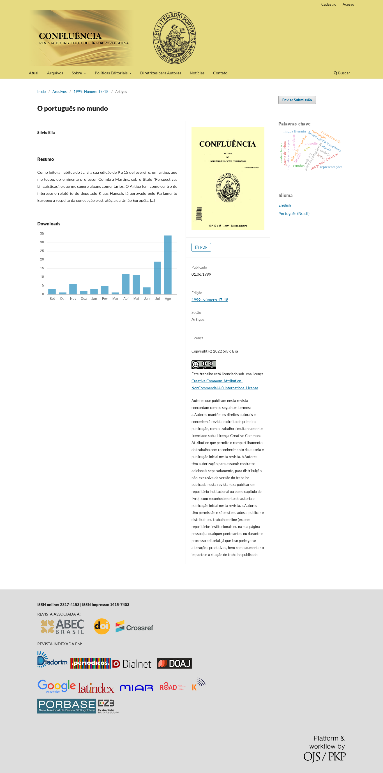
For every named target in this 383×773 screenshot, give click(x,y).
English (284, 205)
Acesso (348, 4)
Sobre (77, 72)
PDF (203, 247)
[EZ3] (109, 712)
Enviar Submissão (297, 100)
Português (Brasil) (294, 213)
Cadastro (328, 4)
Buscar (343, 72)
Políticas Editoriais (111, 72)
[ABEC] (63, 634)
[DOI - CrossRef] (124, 634)
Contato (220, 72)
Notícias (197, 72)
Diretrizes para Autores (160, 72)
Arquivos (55, 72)
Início (41, 91)
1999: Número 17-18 (91, 91)
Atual (33, 72)
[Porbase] (66, 712)
